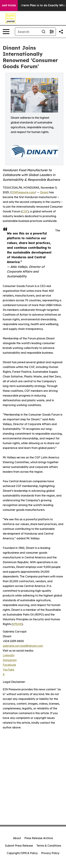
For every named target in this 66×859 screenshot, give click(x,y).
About (17, 838)
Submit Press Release (19, 845)
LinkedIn (8, 655)
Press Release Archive (38, 838)
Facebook (9, 665)
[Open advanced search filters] (52, 32)
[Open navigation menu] (6, 31)
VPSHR (17, 624)
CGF (25, 211)
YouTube (8, 669)
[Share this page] (61, 31)
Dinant (44, 192)
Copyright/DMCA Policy (22, 853)
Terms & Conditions (48, 845)
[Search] (43, 32)
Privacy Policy (50, 853)
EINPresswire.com (23, 192)
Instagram (10, 660)
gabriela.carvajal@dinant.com (23, 645)
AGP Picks (9, 5)
